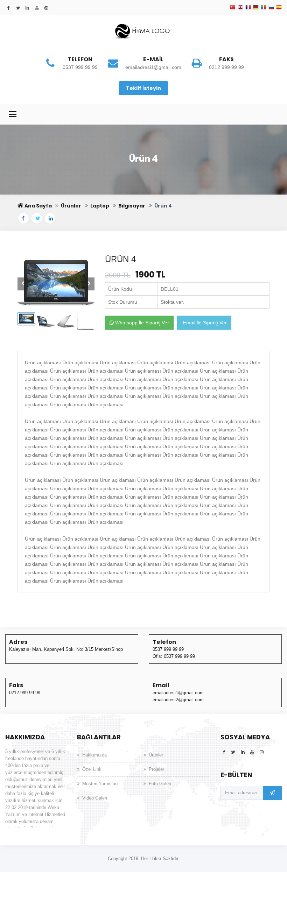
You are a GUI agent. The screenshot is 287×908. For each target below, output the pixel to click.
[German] (256, 8)
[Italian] (263, 8)
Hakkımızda (94, 755)
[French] (248, 8)
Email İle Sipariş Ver (204, 322)
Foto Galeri (160, 783)
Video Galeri (94, 798)
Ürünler (156, 755)
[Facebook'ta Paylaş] (23, 218)
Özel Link (92, 769)
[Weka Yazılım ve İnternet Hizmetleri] (144, 30)
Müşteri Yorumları (100, 783)
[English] (240, 8)
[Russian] (271, 8)
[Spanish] (279, 8)
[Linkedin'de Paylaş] (50, 218)
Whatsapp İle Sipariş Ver (141, 322)
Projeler (156, 769)
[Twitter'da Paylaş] (36, 218)
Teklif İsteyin (143, 88)
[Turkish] (233, 8)
